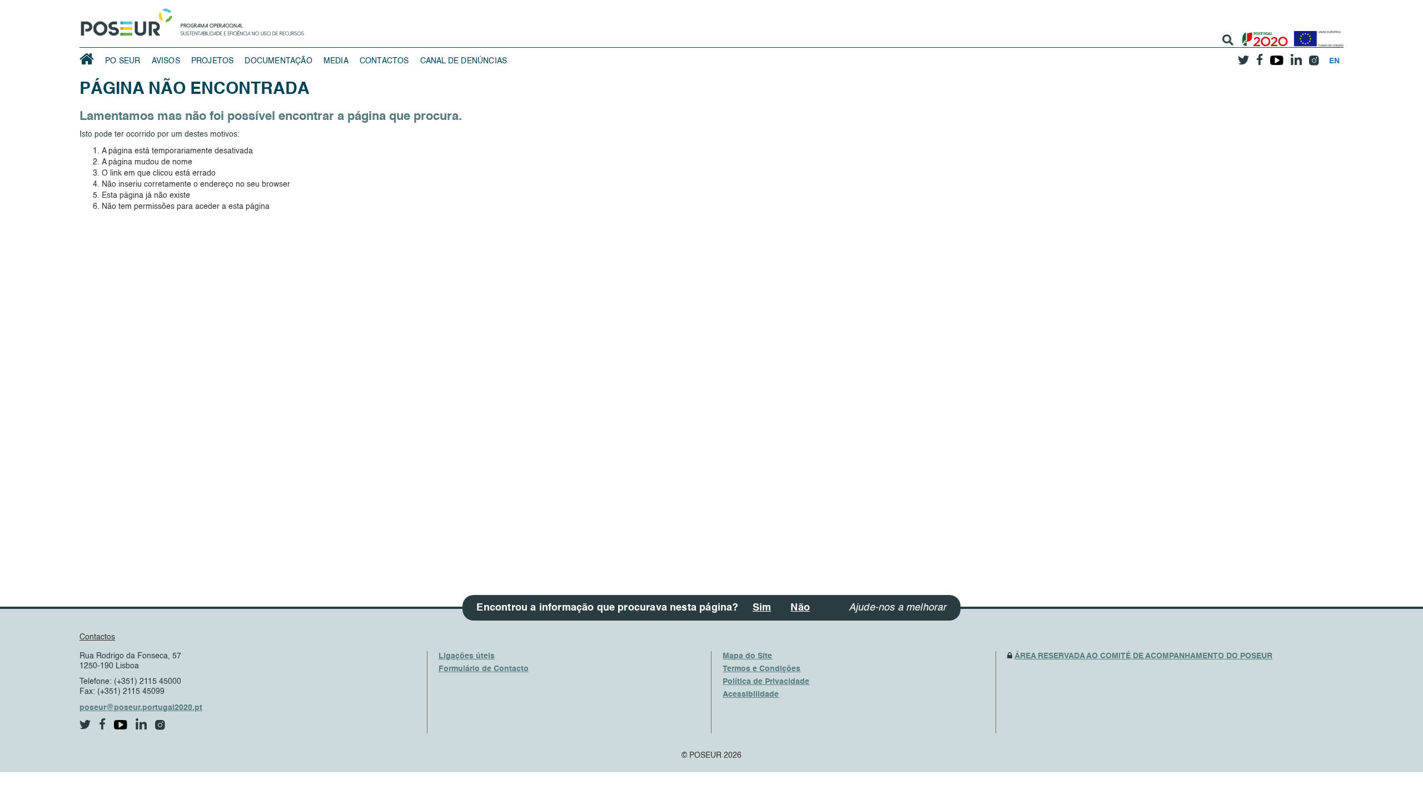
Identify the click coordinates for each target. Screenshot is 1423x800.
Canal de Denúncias (463, 61)
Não (800, 608)
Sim (762, 608)
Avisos (166, 61)
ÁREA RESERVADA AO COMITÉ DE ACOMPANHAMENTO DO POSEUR (1143, 656)
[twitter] (1243, 56)
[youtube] (1276, 56)
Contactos (384, 61)
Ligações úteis (467, 656)
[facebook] (1259, 56)
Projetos (212, 61)
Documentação (278, 61)
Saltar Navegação (338, 5)
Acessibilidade (751, 694)
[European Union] (1316, 34)
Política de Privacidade (766, 682)
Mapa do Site (747, 656)
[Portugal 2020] (1262, 34)
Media (336, 61)
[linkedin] (1296, 56)
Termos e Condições (761, 669)
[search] (1228, 40)
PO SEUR (122, 61)
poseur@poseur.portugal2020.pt (140, 708)
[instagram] (1313, 56)
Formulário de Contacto (484, 669)
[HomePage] (124, 19)
